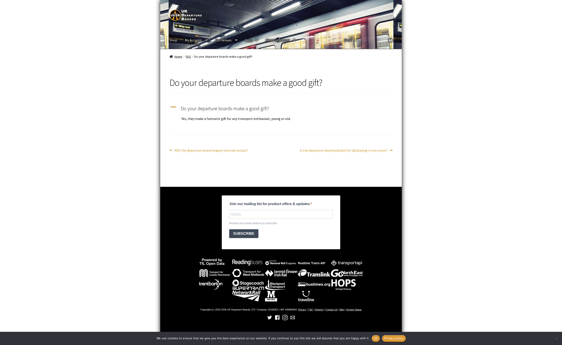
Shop (173, 40)
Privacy (302, 309)
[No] (556, 338)
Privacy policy (393, 338)
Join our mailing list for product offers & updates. (270, 204)
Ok (376, 338)
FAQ (188, 57)
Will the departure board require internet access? (211, 150)
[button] (281, 108)
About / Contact (278, 40)
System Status (354, 309)
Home (178, 57)
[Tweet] (269, 319)
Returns (319, 309)
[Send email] (292, 319)
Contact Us (332, 309)
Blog (342, 309)
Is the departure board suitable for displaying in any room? (343, 150)
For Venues (223, 40)
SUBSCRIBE (243, 233)
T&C (310, 309)
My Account (193, 40)
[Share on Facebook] (277, 319)
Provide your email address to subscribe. (253, 223)
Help (248, 40)
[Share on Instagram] (284, 319)
